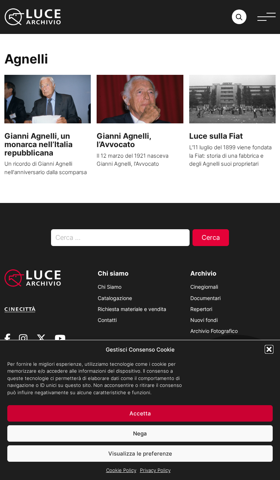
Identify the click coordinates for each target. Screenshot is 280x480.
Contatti (107, 320)
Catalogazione (115, 298)
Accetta (140, 413)
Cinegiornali (204, 287)
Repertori (201, 309)
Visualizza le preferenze (140, 453)
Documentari (205, 298)
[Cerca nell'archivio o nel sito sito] (239, 16)
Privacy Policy (155, 470)
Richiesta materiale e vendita (132, 309)
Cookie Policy (121, 470)
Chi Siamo (109, 287)
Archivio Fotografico (214, 331)
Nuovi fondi (204, 320)
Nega (140, 433)
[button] (269, 349)
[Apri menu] (266, 16)
